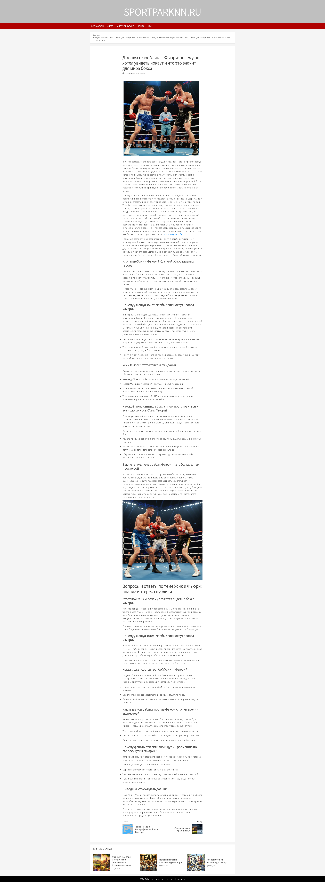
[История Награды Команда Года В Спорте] (148, 862)
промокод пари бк (173, 234)
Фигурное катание (125, 26)
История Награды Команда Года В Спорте (170, 861)
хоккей (141, 26)
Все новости (97, 26)
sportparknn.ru (162, 11)
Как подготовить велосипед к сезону (216, 861)
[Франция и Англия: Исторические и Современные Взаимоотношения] (101, 862)
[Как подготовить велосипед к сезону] (196, 862)
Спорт (110, 26)
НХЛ (149, 26)
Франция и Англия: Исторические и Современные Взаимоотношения (121, 861)
